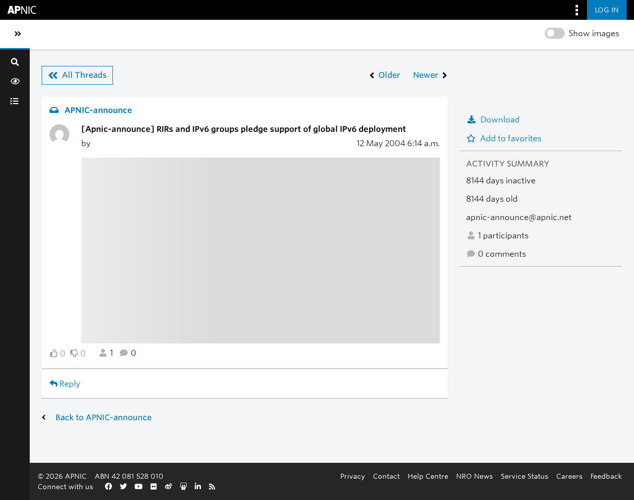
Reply (68, 384)
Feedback (606, 476)
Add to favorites (510, 138)
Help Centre (428, 476)
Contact (386, 476)
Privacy (352, 476)
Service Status (524, 476)
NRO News (474, 476)
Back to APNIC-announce (103, 417)
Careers (569, 476)
